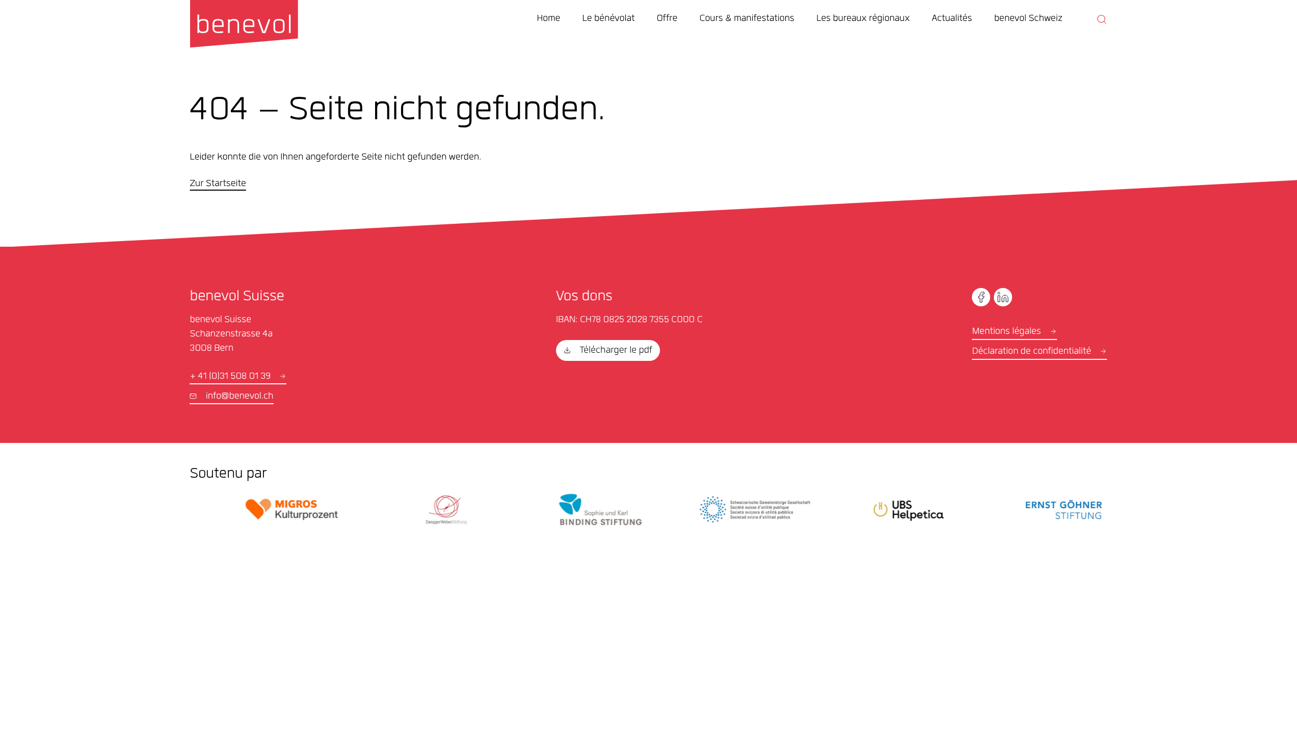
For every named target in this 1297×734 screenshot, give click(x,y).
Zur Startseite (218, 184)
